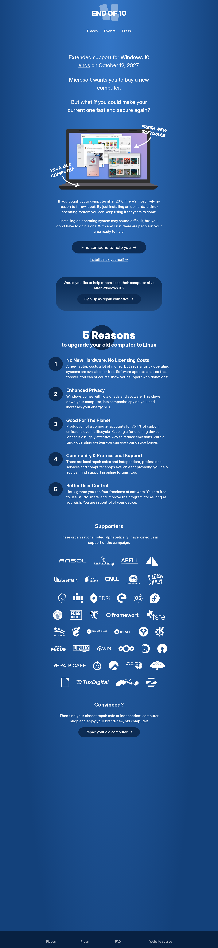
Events (110, 31)
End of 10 (109, 13)
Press (126, 31)
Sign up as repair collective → (109, 299)
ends (84, 65)
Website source (160, 941)
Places (92, 31)
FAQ (118, 941)
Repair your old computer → (109, 732)
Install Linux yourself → (109, 259)
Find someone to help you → (109, 247)
